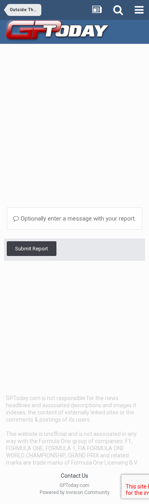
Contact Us (74, 476)
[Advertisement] (74, 122)
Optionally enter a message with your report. (77, 218)
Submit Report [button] (31, 249)
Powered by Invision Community (75, 492)
